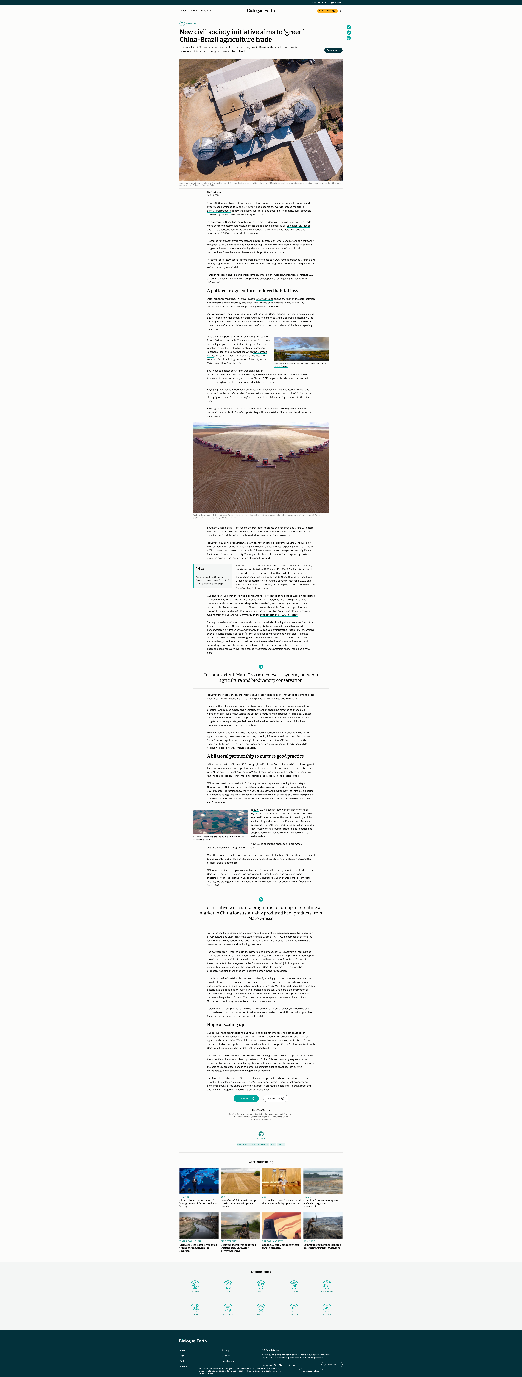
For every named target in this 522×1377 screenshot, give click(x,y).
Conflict (309, 1241)
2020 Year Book (264, 298)
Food (261, 1291)
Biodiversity (229, 1241)
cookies (269, 1371)
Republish (323, 3)
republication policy (321, 1354)
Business (228, 1314)
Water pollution (190, 1241)
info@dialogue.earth (314, 1357)
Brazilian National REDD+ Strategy (279, 614)
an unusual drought (242, 550)
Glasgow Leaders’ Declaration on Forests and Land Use (274, 229)
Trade (281, 1144)
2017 (271, 825)
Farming (263, 1144)
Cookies (226, 1355)
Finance (184, 1197)
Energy (194, 1291)
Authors (183, 1366)
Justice (294, 1314)
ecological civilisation (298, 225)
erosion (222, 558)
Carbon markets (272, 1241)
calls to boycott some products (266, 252)
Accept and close (311, 1371)
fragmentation (240, 558)
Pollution (327, 1291)
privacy (258, 1371)
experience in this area (241, 1067)
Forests (261, 1314)
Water (327, 1314)
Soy (273, 1144)
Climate (228, 1291)
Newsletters (326, 11)
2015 (256, 809)
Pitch (181, 1361)
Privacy (225, 1350)
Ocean (195, 1314)
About (313, 3)
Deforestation (246, 1144)
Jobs (181, 1355)
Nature (294, 1291)
